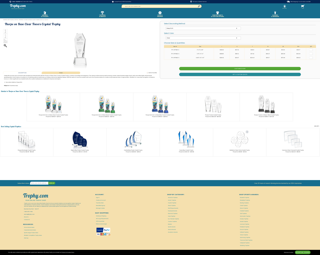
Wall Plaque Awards (173, 208)
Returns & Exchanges (101, 224)
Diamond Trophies (172, 213)
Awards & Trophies (173, 197)
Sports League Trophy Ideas (31, 232)
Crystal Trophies (172, 203)
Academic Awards (173, 232)
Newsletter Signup (100, 205)
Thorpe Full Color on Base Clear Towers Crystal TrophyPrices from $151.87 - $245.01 (53, 115)
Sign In (98, 197)
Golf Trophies (243, 213)
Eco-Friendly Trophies (173, 219)
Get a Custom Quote (240, 74)
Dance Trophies (244, 208)
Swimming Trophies (245, 237)
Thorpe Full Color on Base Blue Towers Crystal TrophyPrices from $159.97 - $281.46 (160, 115)
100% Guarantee (100, 221)
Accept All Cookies (303, 252)
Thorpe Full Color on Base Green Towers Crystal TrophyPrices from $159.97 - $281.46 (106, 115)
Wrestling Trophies (244, 245)
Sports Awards (171, 227)
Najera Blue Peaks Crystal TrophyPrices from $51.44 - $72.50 (80, 151)
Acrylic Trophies (172, 200)
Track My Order (100, 203)
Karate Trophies (244, 221)
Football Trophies (244, 211)
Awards (44, 15)
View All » (316, 126)
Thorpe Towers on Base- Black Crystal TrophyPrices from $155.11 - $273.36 (266, 115)
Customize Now (240, 68)
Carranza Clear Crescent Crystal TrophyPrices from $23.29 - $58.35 (293, 151)
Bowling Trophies (244, 203)
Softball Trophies (244, 232)
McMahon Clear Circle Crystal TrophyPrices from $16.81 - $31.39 (240, 151)
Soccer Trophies (244, 229)
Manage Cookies (100, 208)
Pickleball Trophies (244, 227)
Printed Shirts (217, 15)
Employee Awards (172, 211)
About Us (26, 217)
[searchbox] (162, 6)
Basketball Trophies (245, 200)
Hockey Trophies (244, 219)
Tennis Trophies (244, 235)
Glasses (275, 15)
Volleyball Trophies (245, 243)
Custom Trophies (172, 221)
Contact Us (27, 219)
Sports (160, 15)
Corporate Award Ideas (30, 230)
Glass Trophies (172, 205)
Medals (170, 224)
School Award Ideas (29, 227)
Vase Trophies (171, 216)
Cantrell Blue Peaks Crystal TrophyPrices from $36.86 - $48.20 (133, 151)
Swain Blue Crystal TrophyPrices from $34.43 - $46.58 (186, 151)
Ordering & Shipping (101, 216)
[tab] (22, 73)
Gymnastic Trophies (245, 216)
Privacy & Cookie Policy (68, 252)
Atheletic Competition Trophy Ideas (33, 235)
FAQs (61, 73)
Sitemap (26, 238)
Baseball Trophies (244, 197)
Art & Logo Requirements (102, 218)
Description (22, 73)
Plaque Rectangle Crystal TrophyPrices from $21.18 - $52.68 (27, 151)
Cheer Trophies (244, 205)
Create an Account (101, 200)
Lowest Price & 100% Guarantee (122, 1)
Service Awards (172, 229)
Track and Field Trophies (246, 240)
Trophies (102, 15)
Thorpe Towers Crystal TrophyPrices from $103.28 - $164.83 (213, 115)
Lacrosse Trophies (244, 224)
